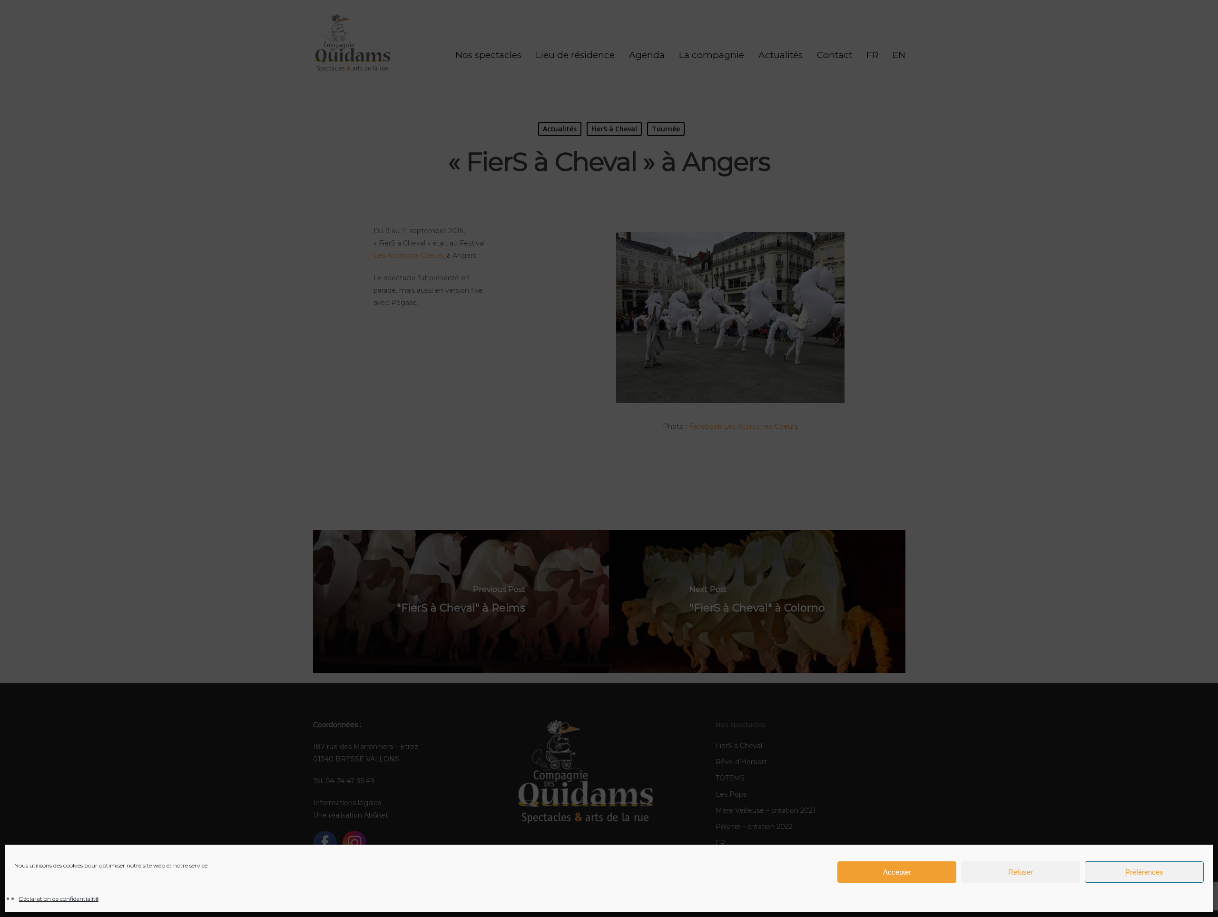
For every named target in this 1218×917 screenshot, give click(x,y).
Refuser (1020, 872)
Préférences (1144, 872)
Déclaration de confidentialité (58, 898)
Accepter (897, 872)
